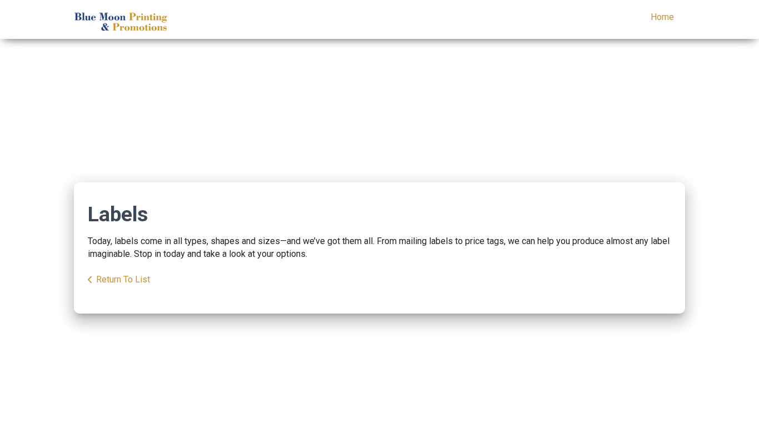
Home (662, 17)
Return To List (123, 279)
